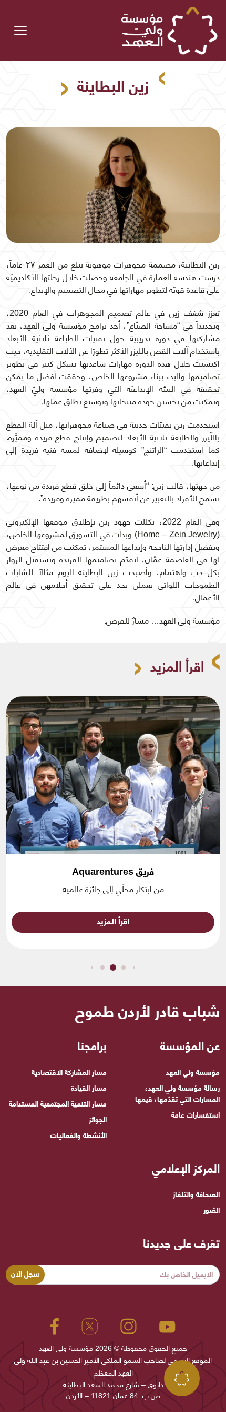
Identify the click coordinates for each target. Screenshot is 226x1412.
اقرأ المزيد (113, 921)
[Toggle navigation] (20, 31)
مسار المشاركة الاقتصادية (69, 1072)
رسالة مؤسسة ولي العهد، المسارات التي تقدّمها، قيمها (177, 1093)
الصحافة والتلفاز (196, 1194)
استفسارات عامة (195, 1115)
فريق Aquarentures (113, 871)
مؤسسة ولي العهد (193, 1072)
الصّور (211, 1210)
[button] (134, 967)
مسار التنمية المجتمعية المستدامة (58, 1104)
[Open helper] (182, 1378)
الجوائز (98, 1119)
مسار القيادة (89, 1088)
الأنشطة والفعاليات (78, 1135)
